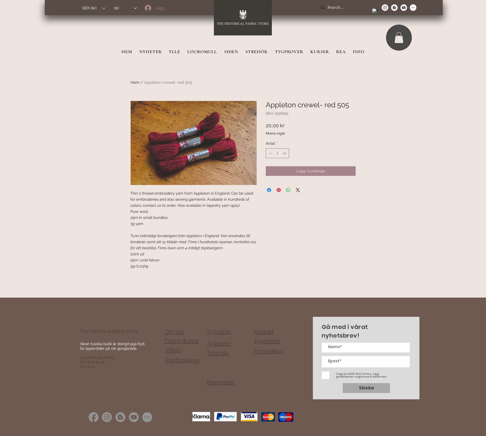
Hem (134, 82)
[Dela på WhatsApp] (288, 190)
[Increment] (285, 153)
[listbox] (94, 8)
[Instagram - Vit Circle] (385, 7)
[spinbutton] (277, 153)
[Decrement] (270, 153)
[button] (94, 8)
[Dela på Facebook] (269, 190)
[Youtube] (134, 417)
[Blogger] (120, 417)
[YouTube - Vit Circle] (403, 7)
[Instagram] (107, 417)
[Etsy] (413, 7)
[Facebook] (93, 417)
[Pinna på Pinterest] (279, 190)
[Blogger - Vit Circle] (394, 7)
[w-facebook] (375, 12)
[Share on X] (298, 190)
